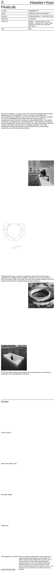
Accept (3, 569)
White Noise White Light (9, 463)
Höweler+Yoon (42, 3)
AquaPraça (4, 525)
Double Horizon (6, 432)
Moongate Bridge (6, 494)
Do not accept (10, 569)
